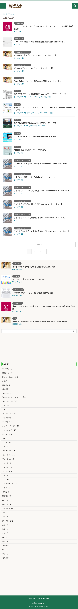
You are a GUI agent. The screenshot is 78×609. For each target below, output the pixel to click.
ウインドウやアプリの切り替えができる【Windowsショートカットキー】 (42, 191)
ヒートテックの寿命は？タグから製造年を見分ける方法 (33, 267)
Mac (27, 126)
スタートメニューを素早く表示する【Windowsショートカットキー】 (41, 164)
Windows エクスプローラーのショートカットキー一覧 (35, 55)
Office (29, 113)
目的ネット (32, 598)
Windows (30, 97)
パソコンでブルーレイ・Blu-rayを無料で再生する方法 (35, 136)
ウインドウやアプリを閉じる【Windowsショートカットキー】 (38, 204)
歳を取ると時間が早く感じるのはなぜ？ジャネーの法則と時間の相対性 (39, 321)
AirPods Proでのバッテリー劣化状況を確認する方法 (32, 293)
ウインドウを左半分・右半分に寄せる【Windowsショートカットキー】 (42, 231)
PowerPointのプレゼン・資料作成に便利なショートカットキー (38, 81)
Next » (39, 244)
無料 (51, 113)
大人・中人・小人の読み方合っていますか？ (29, 279)
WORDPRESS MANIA (43, 598)
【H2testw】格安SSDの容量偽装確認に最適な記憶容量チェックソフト (41, 42)
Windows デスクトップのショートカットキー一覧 (33, 68)
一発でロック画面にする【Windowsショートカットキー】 (36, 177)
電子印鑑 (47, 97)
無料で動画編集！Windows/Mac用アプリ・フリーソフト (36, 123)
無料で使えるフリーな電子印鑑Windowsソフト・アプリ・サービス (40, 94)
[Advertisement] (17, 347)
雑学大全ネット (39, 603)
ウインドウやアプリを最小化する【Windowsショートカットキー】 (40, 218)
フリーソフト (39, 97)
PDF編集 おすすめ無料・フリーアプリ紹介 (30, 150)
